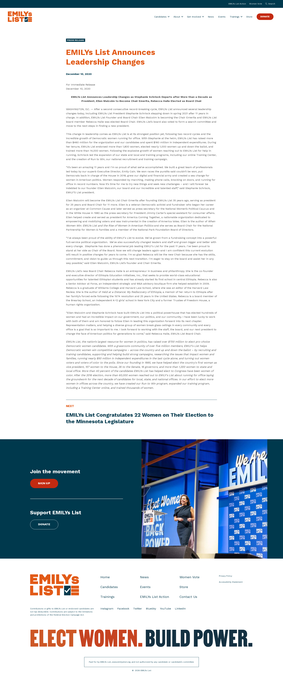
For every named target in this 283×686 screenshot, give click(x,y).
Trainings (234, 16)
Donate (265, 17)
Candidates (160, 16)
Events (222, 16)
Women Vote (255, 4)
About (176, 16)
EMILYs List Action (237, 4)
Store (249, 16)
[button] (269, 4)
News (211, 16)
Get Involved (194, 16)
